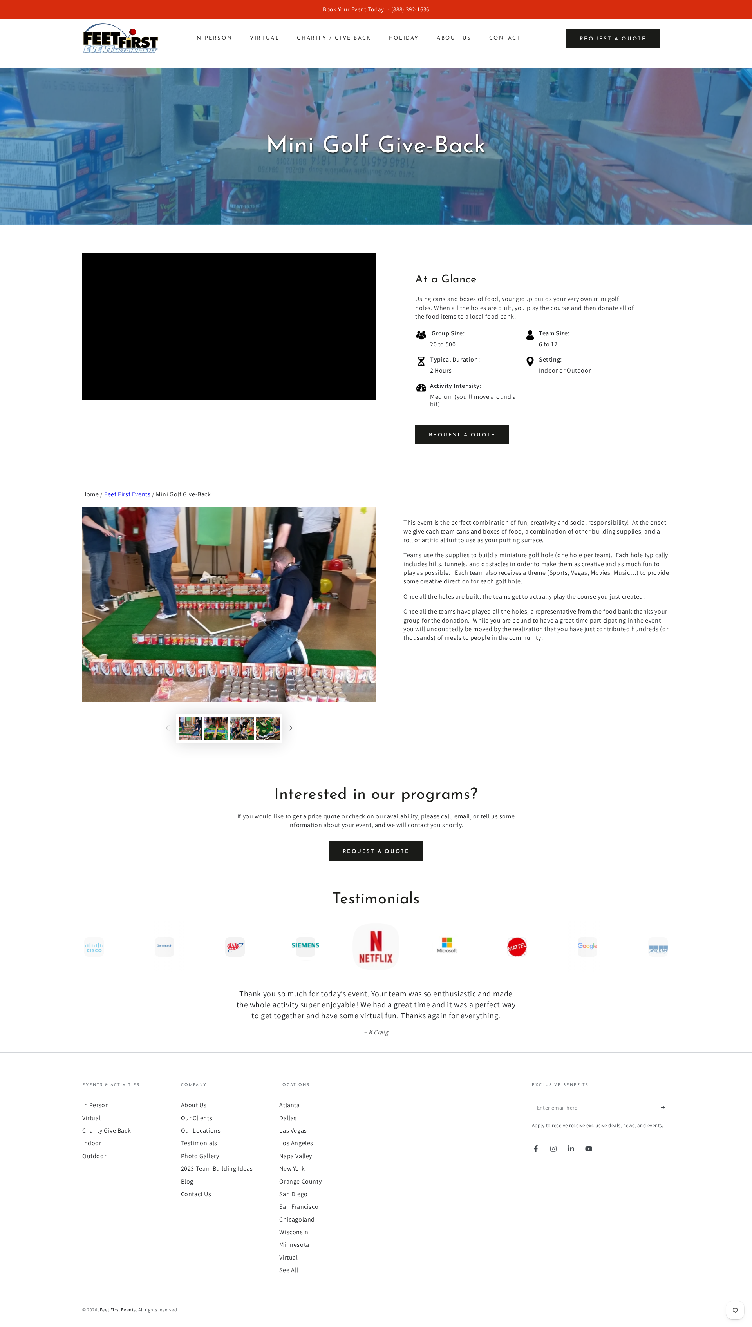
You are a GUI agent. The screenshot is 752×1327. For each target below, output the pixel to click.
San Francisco (298, 1206)
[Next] (662, 947)
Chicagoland (297, 1219)
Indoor (91, 1143)
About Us (194, 1105)
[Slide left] (167, 728)
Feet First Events (127, 494)
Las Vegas (293, 1130)
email (462, 816)
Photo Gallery (200, 1156)
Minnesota (294, 1244)
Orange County (300, 1181)
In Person (95, 1105)
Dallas (288, 1118)
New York (292, 1168)
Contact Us (196, 1194)
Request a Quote (613, 39)
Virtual (91, 1118)
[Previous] (90, 947)
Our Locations (201, 1130)
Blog (187, 1181)
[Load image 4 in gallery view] (268, 728)
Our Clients (197, 1118)
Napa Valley (295, 1156)
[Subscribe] (665, 1107)
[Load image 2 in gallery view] (216, 728)
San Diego (293, 1194)
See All (288, 1270)
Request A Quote (462, 435)
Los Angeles (296, 1143)
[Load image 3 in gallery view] (242, 728)
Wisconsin (293, 1232)
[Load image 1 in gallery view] (190, 728)
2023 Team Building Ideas (217, 1168)
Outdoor (94, 1156)
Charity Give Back (106, 1130)
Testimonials (199, 1143)
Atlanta (289, 1105)
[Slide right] (290, 728)
